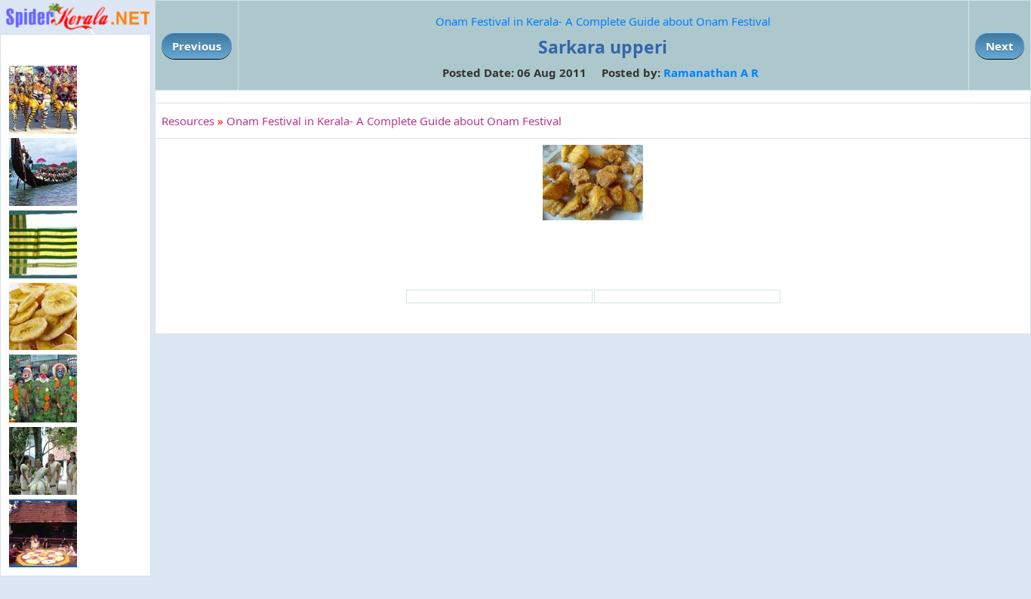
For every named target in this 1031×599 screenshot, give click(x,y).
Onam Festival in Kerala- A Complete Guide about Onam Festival (603, 21)
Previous (196, 46)
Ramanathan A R (711, 72)
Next (1000, 46)
